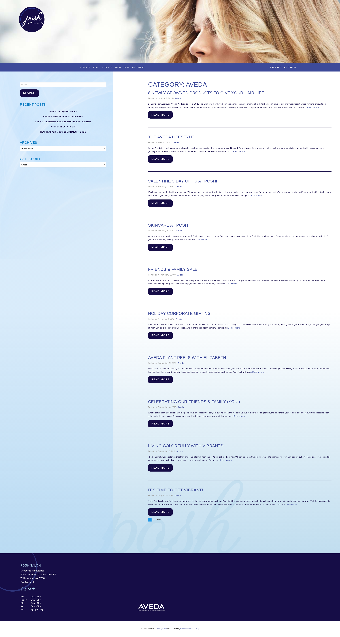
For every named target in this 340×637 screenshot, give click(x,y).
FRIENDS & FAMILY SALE (172, 269)
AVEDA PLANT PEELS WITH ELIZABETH (187, 357)
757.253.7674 (27, 582)
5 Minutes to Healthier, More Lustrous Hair (63, 116)
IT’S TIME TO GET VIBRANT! (175, 490)
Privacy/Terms (162, 629)
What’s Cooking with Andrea (63, 111)
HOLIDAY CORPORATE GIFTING (179, 313)
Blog (127, 67)
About (96, 67)
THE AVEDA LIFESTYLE (171, 137)
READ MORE (160, 114)
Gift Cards (138, 67)
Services (85, 67)
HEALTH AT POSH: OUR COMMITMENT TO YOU (63, 132)
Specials (107, 67)
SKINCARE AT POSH (168, 225)
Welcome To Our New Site (63, 126)
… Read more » (312, 107)
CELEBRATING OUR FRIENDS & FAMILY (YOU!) (194, 401)
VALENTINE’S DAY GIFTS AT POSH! (182, 181)
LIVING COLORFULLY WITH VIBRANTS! (186, 445)
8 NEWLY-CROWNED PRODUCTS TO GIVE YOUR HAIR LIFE (63, 121)
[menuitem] (85, 67)
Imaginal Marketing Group (189, 629)
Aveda (118, 67)
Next (159, 519)
